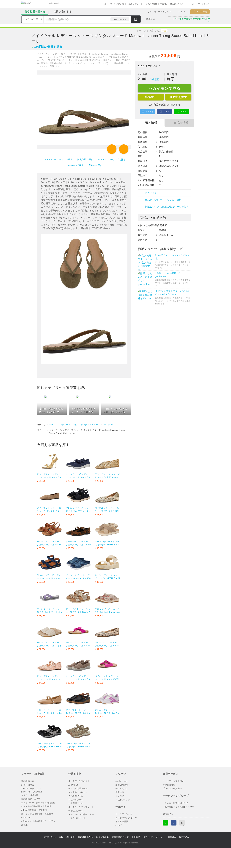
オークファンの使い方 (114, 4)
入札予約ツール (75, 796)
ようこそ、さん (158, 11)
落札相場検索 (27, 781)
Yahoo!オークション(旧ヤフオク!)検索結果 (31, 790)
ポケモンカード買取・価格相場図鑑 (38, 802)
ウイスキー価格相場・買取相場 (36, 806)
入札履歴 (154, 79)
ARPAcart (73, 785)
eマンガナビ (121, 788)
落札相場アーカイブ (30, 799)
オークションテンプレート (81, 807)
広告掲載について (120, 837)
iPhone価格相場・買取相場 (34, 810)
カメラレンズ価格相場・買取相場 (37, 814)
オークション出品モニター (81, 814)
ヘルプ (119, 825)
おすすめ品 (184, 837)
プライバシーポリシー (154, 837)
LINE (183, 112)
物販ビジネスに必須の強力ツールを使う (167, 206)
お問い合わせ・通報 (53, 837)
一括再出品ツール (76, 818)
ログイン (180, 11)
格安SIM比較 (122, 785)
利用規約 (136, 837)
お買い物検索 (27, 785)
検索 (135, 19)
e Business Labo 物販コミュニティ (38, 821)
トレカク (120, 796)
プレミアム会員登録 (172, 788)
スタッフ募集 (102, 837)
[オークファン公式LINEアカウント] (165, 823)
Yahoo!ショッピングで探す (112, 159)
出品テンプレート (135, 4)
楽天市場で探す (85, 159)
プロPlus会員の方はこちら (172, 4)
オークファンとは (124, 814)
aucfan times (122, 781)
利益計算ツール (75, 799)
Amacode (25, 817)
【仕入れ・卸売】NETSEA (175, 803)
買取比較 (120, 792)
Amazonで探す (76, 165)
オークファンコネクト (79, 781)
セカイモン (151, 193)
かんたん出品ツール (78, 788)
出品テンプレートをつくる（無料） (164, 199)
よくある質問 (151, 4)
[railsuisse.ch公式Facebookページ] (173, 823)
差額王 (24, 825)
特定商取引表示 (85, 837)
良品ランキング (123, 799)
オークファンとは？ (201, 4)
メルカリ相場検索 (29, 795)
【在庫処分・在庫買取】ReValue (178, 807)
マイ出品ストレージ (78, 792)
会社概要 (70, 837)
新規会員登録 (169, 785)
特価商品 (172, 837)
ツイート (150, 112)
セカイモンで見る (165, 88)
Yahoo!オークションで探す (59, 159)
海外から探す (95, 165)
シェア (167, 112)
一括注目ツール (75, 810)
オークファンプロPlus (173, 781)
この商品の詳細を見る (47, 46)
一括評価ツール (75, 803)
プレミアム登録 (199, 11)
